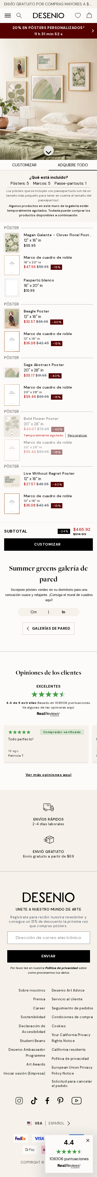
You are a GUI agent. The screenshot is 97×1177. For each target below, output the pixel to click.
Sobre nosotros (32, 990)
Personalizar (77, 435)
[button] (48, 150)
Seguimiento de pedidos (72, 1008)
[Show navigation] (7, 15)
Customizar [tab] (24, 165)
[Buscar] (19, 15)
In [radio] (63, 612)
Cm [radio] (34, 612)
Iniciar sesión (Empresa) (24, 1073)
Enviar (48, 956)
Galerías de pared (51, 628)
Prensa (39, 999)
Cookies (59, 1026)
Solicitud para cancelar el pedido (72, 1083)
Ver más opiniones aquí (48, 774)
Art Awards (35, 1064)
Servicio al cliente (67, 999)
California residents (69, 1049)
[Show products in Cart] (89, 15)
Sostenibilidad (33, 1017)
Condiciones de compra (72, 1017)
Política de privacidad (61, 968)
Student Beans (33, 1041)
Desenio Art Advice (68, 990)
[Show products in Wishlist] (78, 15)
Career (39, 1008)
